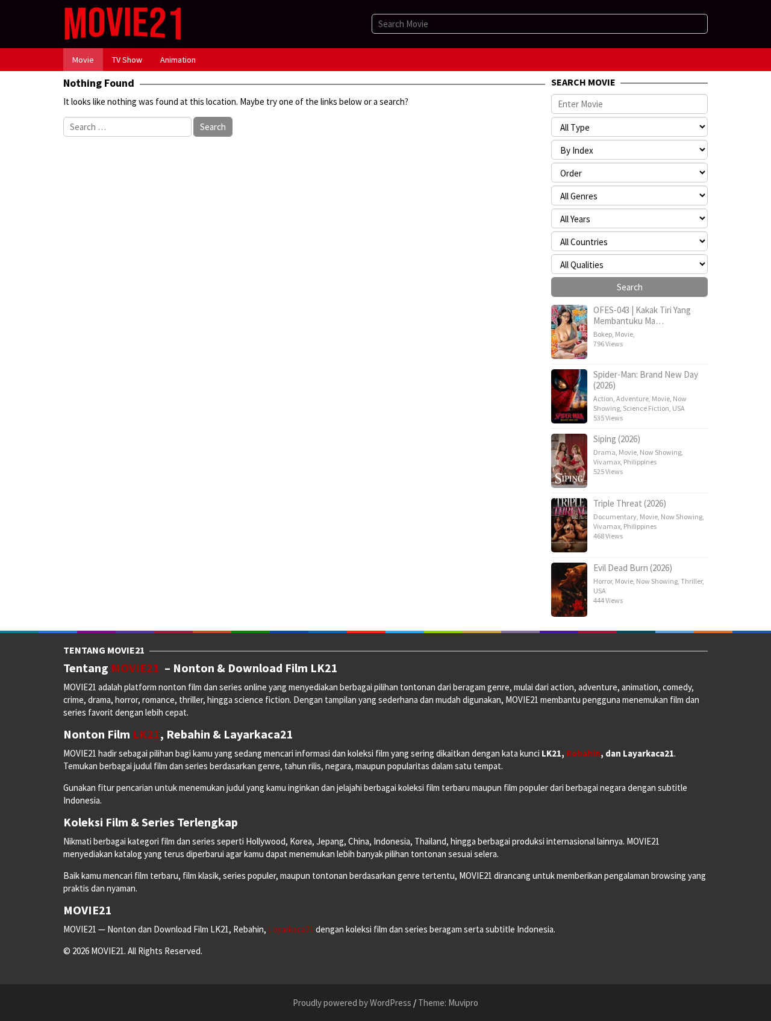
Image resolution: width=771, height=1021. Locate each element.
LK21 (146, 734)
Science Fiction (646, 408)
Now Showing (660, 452)
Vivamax (606, 461)
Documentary (615, 516)
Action (603, 398)
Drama (604, 452)
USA (678, 408)
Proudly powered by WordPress (352, 1002)
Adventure (632, 398)
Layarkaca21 (292, 929)
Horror (602, 580)
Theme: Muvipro (448, 1002)
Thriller (691, 580)
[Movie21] (122, 23)
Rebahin (583, 753)
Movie (624, 334)
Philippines (640, 461)
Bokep (602, 334)
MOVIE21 (137, 667)
